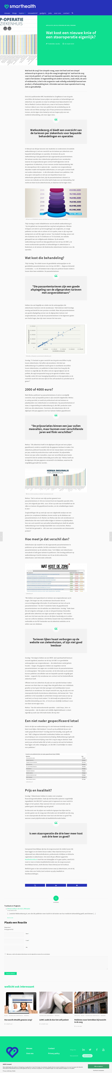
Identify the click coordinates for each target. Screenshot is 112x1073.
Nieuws (29, 1048)
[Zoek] (72, 13)
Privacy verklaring (7, 1071)
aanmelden (87, 1056)
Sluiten (13, 1071)
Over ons (29, 1053)
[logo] (20, 6)
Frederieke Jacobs (54, 44)
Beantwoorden (10, 917)
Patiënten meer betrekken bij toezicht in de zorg (90, 1021)
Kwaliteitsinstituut (31, 859)
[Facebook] (97, 1049)
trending (26, 1015)
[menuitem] (7, 13)
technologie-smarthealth (16, 1015)
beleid (82, 1015)
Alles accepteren (98, 1066)
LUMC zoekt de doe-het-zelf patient (54, 1020)
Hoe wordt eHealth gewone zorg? (18, 1020)
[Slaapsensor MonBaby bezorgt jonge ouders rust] (110, 536)
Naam (27, 933)
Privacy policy (54, 1053)
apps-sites (77, 1015)
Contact (51, 1048)
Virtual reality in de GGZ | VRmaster (18, 909)
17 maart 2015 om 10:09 (11, 910)
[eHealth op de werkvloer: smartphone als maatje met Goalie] (1, 536)
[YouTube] (103, 1049)
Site (26, 947)
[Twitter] (90, 1049)
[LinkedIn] (83, 1049)
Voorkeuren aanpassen (98, 1070)
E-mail (27, 940)
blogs (6, 1015)
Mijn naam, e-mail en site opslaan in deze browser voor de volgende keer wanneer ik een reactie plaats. (28, 954)
